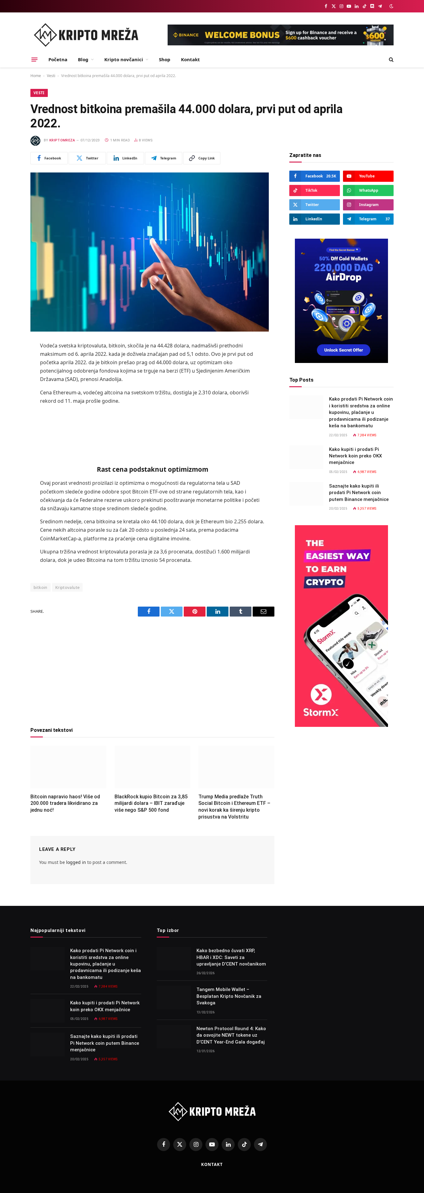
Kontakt (190, 59)
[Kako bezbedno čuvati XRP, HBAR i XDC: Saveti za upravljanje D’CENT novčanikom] (174, 958)
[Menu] (34, 59)
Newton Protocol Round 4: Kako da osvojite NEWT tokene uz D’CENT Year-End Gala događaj (231, 1035)
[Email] (8, 425)
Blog (83, 59)
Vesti (51, 75)
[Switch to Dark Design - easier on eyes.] (391, 6)
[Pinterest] (8, 409)
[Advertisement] (152, 431)
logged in (76, 862)
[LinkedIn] (8, 394)
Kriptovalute (67, 587)
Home (35, 75)
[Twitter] (8, 378)
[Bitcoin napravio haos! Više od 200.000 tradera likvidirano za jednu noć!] (68, 767)
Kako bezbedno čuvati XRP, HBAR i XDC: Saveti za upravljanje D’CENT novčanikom (231, 957)
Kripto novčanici (123, 59)
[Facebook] (8, 362)
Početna (57, 59)
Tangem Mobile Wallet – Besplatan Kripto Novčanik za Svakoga (228, 996)
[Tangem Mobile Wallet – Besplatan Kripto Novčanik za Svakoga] (174, 997)
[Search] (391, 60)
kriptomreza (62, 140)
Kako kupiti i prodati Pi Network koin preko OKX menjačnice (355, 455)
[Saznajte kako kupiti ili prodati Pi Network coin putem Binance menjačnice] (306, 494)
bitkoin (40, 587)
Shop (164, 59)
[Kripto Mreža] (85, 35)
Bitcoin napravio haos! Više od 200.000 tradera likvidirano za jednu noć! (65, 803)
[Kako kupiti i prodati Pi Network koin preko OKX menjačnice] (306, 457)
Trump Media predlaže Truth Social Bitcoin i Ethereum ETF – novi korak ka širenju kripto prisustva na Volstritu (234, 807)
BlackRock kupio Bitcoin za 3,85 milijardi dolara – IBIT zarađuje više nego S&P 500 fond (151, 803)
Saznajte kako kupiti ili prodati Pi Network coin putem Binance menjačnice (359, 492)
